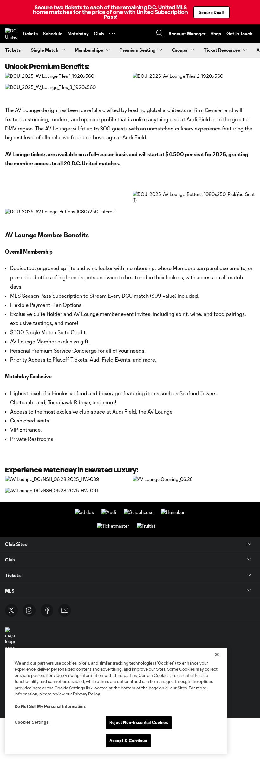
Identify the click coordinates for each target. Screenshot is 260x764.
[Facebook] (47, 610)
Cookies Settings (32, 722)
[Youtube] (64, 610)
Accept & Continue (128, 740)
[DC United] (11, 34)
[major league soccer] (10, 639)
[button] (112, 33)
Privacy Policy (86, 693)
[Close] (217, 654)
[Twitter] (11, 610)
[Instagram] (29, 610)
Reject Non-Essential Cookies (138, 722)
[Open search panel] (159, 33)
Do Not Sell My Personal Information (50, 706)
